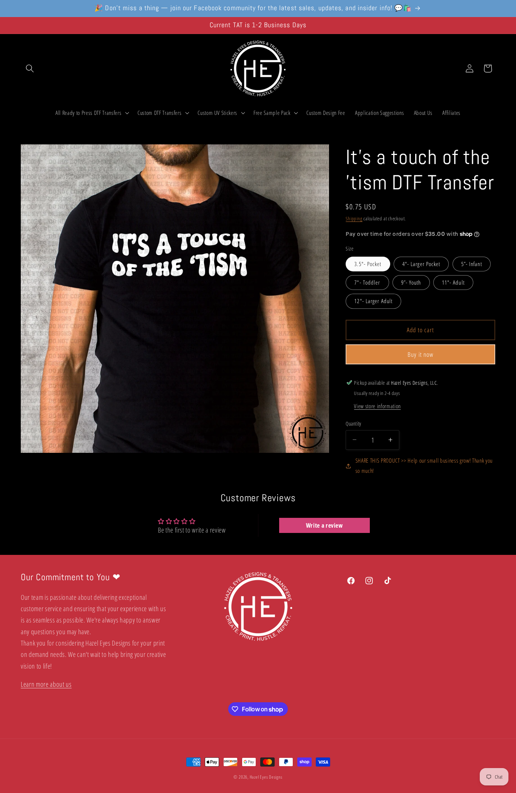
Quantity (354, 423)
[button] (30, 68)
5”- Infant (471, 264)
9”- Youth (411, 283)
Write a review (324, 525)
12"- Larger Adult (373, 301)
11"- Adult (453, 283)
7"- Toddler (367, 283)
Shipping (354, 218)
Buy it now (420, 354)
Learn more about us (46, 684)
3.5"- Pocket (367, 264)
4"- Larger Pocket (421, 264)
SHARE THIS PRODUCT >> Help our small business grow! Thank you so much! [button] (424, 466)
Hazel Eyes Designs (266, 777)
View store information (377, 406)
